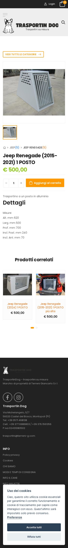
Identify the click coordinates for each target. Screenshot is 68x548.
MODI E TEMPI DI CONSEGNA (19, 472)
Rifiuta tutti (34, 536)
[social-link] (7, 397)
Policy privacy (11, 455)
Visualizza (17, 294)
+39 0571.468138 (17, 420)
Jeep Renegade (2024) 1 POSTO (17, 306)
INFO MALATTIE (11, 483)
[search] (63, 22)
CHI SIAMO (9, 466)
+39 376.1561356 (41, 424)
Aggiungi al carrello (47, 183)
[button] (32, 327)
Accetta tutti (34, 527)
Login (52, 4)
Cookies (8, 460)
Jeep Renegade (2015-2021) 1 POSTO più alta (50, 307)
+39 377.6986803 (19, 424)
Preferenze (14, 517)
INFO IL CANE (10, 478)
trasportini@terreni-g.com (19, 436)
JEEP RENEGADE (34, 147)
